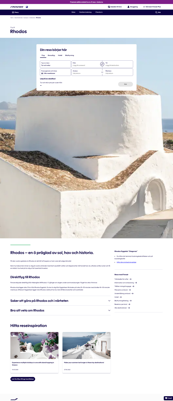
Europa (26, 17)
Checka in (99, 12)
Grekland (32, 17)
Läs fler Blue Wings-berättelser (23, 379)
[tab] (43, 55)
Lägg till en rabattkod (47, 79)
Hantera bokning (85, 12)
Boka (73, 12)
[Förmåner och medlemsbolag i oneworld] (27, 7)
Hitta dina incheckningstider (126, 262)
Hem (11, 17)
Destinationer (19, 17)
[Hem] (16, 7)
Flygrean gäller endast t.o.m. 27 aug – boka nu (86, 2)
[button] (102, 64)
